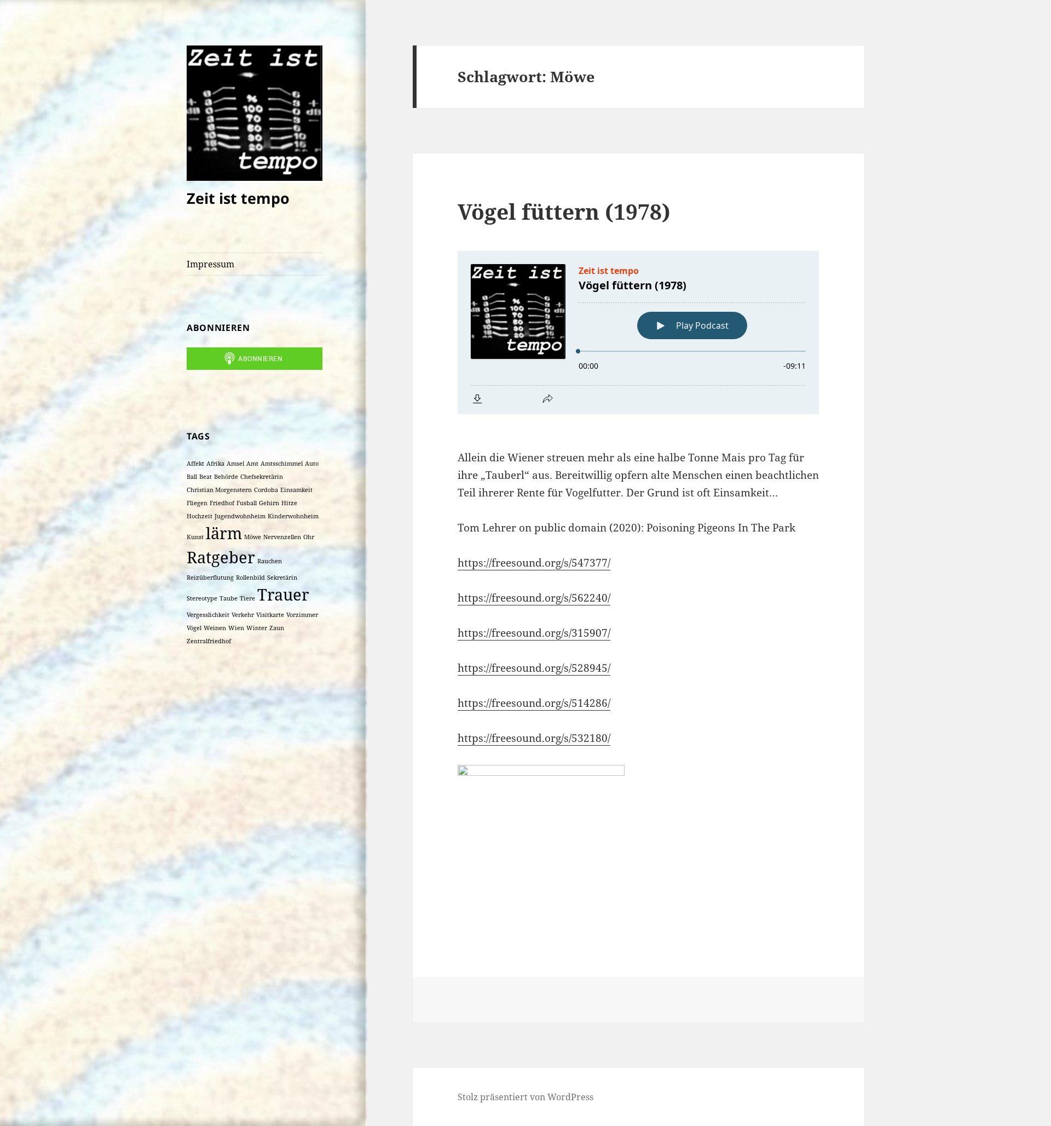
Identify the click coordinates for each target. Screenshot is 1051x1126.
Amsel (235, 463)
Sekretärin (282, 577)
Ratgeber (221, 557)
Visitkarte (270, 615)
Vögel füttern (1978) (564, 211)
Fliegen (197, 503)
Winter (256, 628)
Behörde (226, 477)
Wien (236, 628)
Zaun (276, 628)
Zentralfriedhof (209, 641)
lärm (224, 533)
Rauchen (269, 561)
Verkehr (243, 615)
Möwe (252, 537)
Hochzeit (199, 516)
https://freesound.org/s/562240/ (534, 598)
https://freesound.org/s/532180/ (534, 738)
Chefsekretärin (261, 477)
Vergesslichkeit (208, 615)
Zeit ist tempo (238, 198)
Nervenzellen (282, 537)
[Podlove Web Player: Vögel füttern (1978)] (638, 332)
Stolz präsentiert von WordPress (525, 1097)
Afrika (215, 463)
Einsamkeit (296, 490)
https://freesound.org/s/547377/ (534, 563)
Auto (312, 463)
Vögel (194, 628)
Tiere (247, 598)
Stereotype (202, 598)
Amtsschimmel (282, 463)
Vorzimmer (302, 615)
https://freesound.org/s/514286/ (534, 703)
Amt (252, 463)
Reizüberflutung (210, 577)
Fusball (246, 503)
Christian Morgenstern (219, 490)
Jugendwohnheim (240, 516)
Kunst (195, 537)
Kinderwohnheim (293, 516)
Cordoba (266, 490)
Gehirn (269, 503)
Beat (205, 477)
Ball (192, 477)
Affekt (195, 463)
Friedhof (222, 503)
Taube (229, 598)
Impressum (210, 264)
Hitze (289, 503)
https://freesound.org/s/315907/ (534, 633)
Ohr (308, 537)
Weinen (215, 628)
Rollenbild (250, 577)
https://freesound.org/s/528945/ (534, 668)
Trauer (283, 594)
